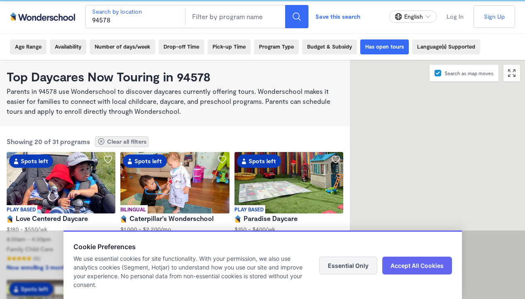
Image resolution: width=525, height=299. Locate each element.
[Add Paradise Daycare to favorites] (336, 159)
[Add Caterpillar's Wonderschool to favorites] (222, 159)
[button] (445, 142)
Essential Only (348, 265)
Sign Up (494, 16)
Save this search (337, 16)
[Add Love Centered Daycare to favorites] (108, 159)
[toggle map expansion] (511, 73)
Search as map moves (468, 73)
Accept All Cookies (417, 265)
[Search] (296, 16)
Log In (455, 16)
